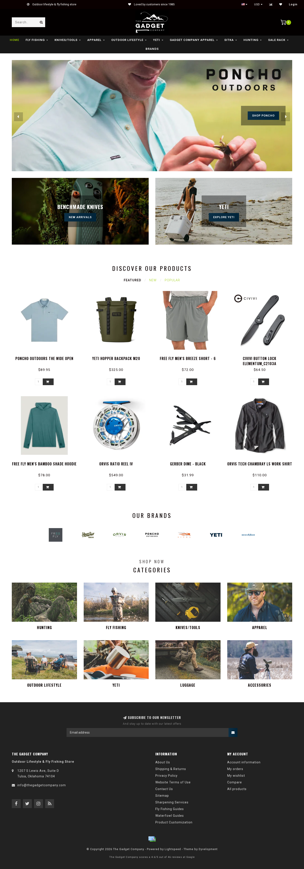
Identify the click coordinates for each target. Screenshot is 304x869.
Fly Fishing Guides (169, 809)
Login (293, 4)
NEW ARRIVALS (80, 217)
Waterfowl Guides (169, 815)
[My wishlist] (280, 4)
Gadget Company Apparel (192, 40)
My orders (235, 769)
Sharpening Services (171, 802)
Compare (234, 782)
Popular (172, 280)
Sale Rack (276, 40)
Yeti (156, 40)
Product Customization (174, 822)
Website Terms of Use (173, 782)
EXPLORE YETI (224, 217)
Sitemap (162, 795)
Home (14, 40)
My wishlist (236, 775)
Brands (152, 48)
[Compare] (271, 4)
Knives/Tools (66, 40)
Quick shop (46, 357)
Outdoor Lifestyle (127, 40)
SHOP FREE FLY (263, 115)
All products (237, 789)
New (153, 280)
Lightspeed (173, 849)
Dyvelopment (208, 849)
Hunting (250, 40)
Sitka (229, 40)
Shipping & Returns (170, 769)
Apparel (94, 40)
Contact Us (164, 789)
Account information (244, 762)
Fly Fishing (35, 40)
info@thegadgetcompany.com (41, 785)
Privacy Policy (166, 775)
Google (190, 857)
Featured (132, 280)
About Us (162, 762)
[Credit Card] (152, 839)
